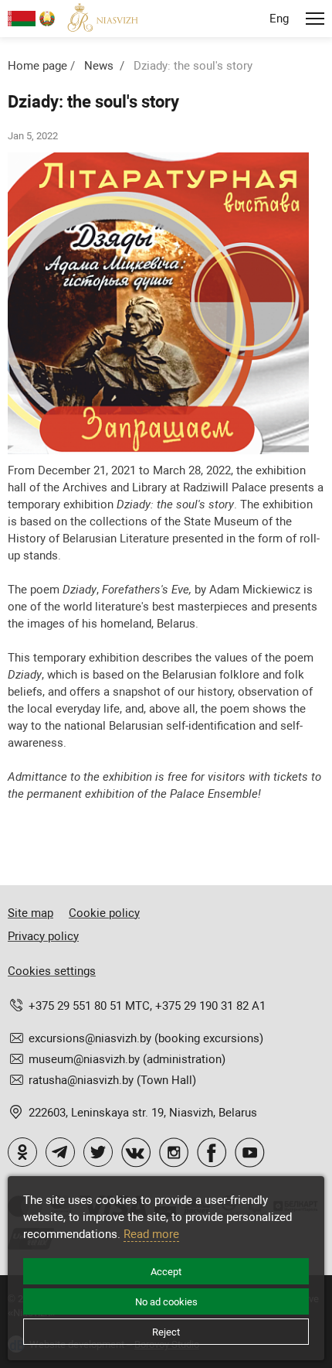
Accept (166, 1271)
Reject (166, 1332)
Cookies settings (52, 971)
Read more (151, 1234)
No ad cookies (166, 1302)
